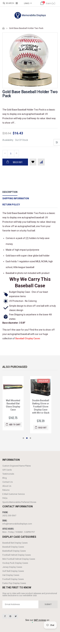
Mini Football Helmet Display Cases (18, 559)
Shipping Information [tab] (15, 198)
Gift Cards (7, 470)
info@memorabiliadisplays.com (17, 524)
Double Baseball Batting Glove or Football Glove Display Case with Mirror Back (40, 406)
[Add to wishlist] (32, 162)
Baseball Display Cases (13, 547)
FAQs (4, 498)
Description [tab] (9, 192)
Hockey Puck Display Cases (15, 563)
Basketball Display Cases (14, 551)
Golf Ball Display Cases (13, 571)
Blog (4, 478)
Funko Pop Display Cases (14, 583)
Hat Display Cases (10, 575)
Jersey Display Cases (12, 567)
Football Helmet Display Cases (16, 555)
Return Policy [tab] (11, 204)
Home (3, 28)
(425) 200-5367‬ (9, 515)
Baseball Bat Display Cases (15, 543)
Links (26, 3)
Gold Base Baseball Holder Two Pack (30, 93)
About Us (6, 486)
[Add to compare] (41, 162)
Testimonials (8, 474)
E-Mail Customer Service (13, 494)
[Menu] (17, 3)
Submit (48, 604)
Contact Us (7, 482)
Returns (5, 490)
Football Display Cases (13, 579)
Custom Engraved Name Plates (16, 466)
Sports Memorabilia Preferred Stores (19, 502)
